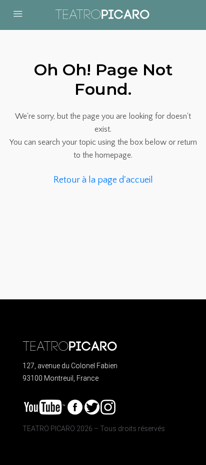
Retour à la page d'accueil (103, 180)
